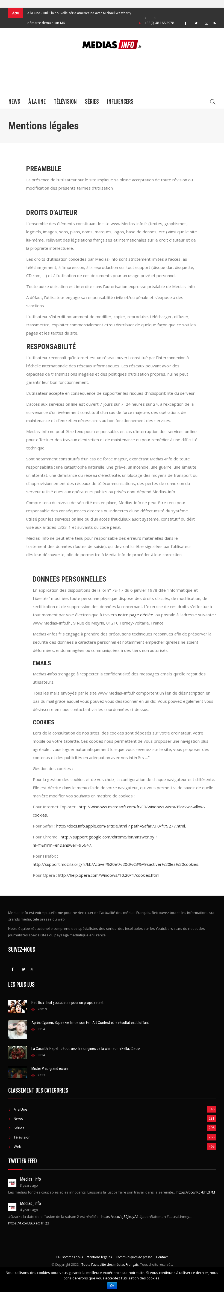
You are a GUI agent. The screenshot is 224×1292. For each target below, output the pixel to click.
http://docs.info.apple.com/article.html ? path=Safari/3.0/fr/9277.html (120, 826)
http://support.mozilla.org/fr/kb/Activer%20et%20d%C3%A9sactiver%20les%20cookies (115, 864)
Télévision (65, 101)
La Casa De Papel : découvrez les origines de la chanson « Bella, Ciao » (85, 1048)
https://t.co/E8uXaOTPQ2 (28, 1223)
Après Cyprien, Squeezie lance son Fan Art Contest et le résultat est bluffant (90, 1022)
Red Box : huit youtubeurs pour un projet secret (67, 1002)
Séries (92, 101)
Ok (112, 1286)
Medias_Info (30, 1179)
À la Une (37, 101)
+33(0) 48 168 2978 (159, 23)
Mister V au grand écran (49, 1068)
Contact (162, 1257)
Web (17, 1146)
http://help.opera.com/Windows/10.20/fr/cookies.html (108, 875)
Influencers (120, 101)
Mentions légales (99, 1257)
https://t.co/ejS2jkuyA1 (119, 1216)
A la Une (33, 13)
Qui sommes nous (69, 1257)
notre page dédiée (135, 614)
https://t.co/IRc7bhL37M (195, 1192)
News (14, 101)
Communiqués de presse (134, 1257)
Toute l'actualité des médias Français (109, 1264)
